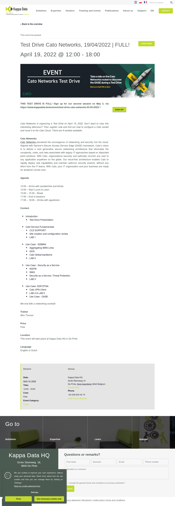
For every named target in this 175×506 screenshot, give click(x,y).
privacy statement (72, 500)
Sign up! (119, 109)
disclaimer (86, 500)
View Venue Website (77, 398)
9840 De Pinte (29, 465)
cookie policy (99, 500)
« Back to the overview (31, 23)
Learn (98, 439)
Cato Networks (28, 142)
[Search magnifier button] (171, 2)
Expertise (55, 439)
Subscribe (146, 44)
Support (143, 439)
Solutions (10, 439)
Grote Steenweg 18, (29, 462)
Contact (165, 11)
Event (26, 404)
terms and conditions (115, 500)
